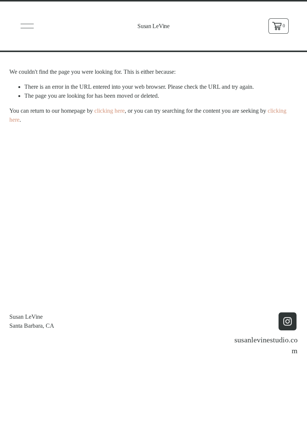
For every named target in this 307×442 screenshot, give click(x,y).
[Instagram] (288, 321)
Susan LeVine (153, 26)
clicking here (109, 111)
